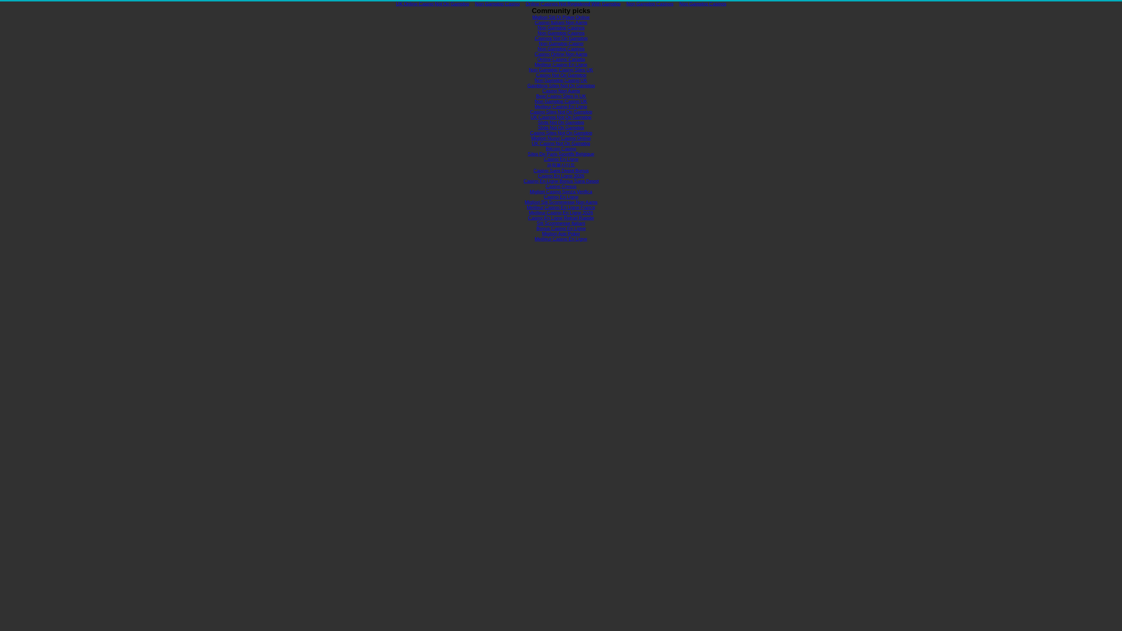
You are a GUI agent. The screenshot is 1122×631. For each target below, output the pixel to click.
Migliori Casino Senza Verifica (561, 191)
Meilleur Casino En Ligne (561, 64)
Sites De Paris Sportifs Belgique (561, 154)
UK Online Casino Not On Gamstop (432, 3)
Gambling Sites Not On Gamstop (561, 85)
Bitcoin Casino (561, 148)
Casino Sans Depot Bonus (561, 170)
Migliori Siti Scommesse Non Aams (561, 202)
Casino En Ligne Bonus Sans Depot (561, 181)
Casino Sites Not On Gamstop (561, 112)
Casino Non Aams (561, 91)
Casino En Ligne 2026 (561, 176)
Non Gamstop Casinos (649, 3)
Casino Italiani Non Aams (561, 22)
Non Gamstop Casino (497, 3)
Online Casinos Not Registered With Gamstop (573, 3)
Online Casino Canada (561, 59)
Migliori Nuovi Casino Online (561, 138)
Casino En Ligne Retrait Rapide (561, 218)
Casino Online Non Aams (561, 54)
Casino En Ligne (561, 159)
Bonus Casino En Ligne (561, 228)
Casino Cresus (561, 186)
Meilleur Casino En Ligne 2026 (561, 212)
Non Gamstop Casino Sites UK (561, 69)
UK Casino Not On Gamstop (561, 143)
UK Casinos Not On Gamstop (561, 117)
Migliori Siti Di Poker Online (561, 17)
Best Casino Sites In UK (561, 96)
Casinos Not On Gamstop (561, 38)
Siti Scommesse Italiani (561, 223)
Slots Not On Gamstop (561, 122)
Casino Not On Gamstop (561, 75)
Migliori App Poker (561, 233)
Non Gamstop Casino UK (561, 80)
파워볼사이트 (561, 164)
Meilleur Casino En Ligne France (561, 207)
